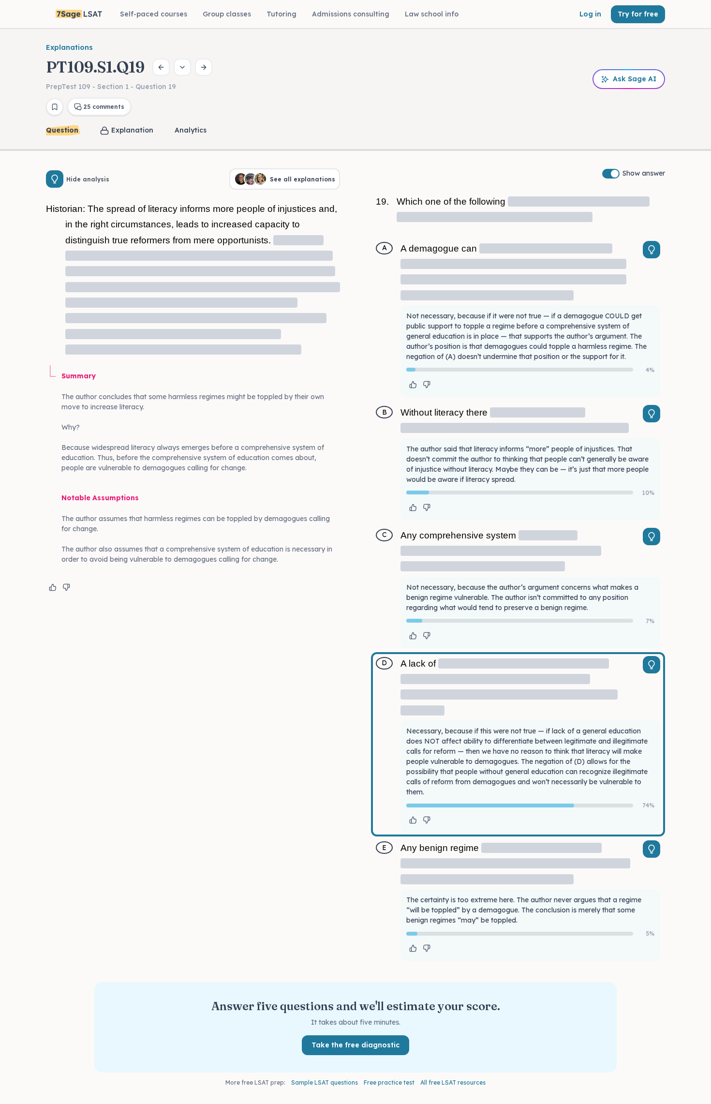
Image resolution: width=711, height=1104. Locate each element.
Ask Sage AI (634, 79)
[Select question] (182, 67)
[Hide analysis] (54, 179)
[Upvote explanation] (52, 587)
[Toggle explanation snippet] (651, 249)
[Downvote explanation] (66, 587)
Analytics (191, 130)
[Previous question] (161, 67)
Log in (590, 14)
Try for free (638, 14)
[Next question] (203, 67)
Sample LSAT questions (324, 1082)
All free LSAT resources (453, 1082)
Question (62, 130)
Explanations (69, 47)
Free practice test (389, 1082)
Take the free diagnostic (355, 1045)
